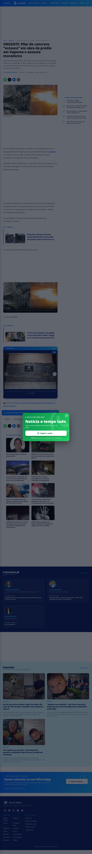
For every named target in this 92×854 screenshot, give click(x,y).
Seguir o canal (47, 433)
